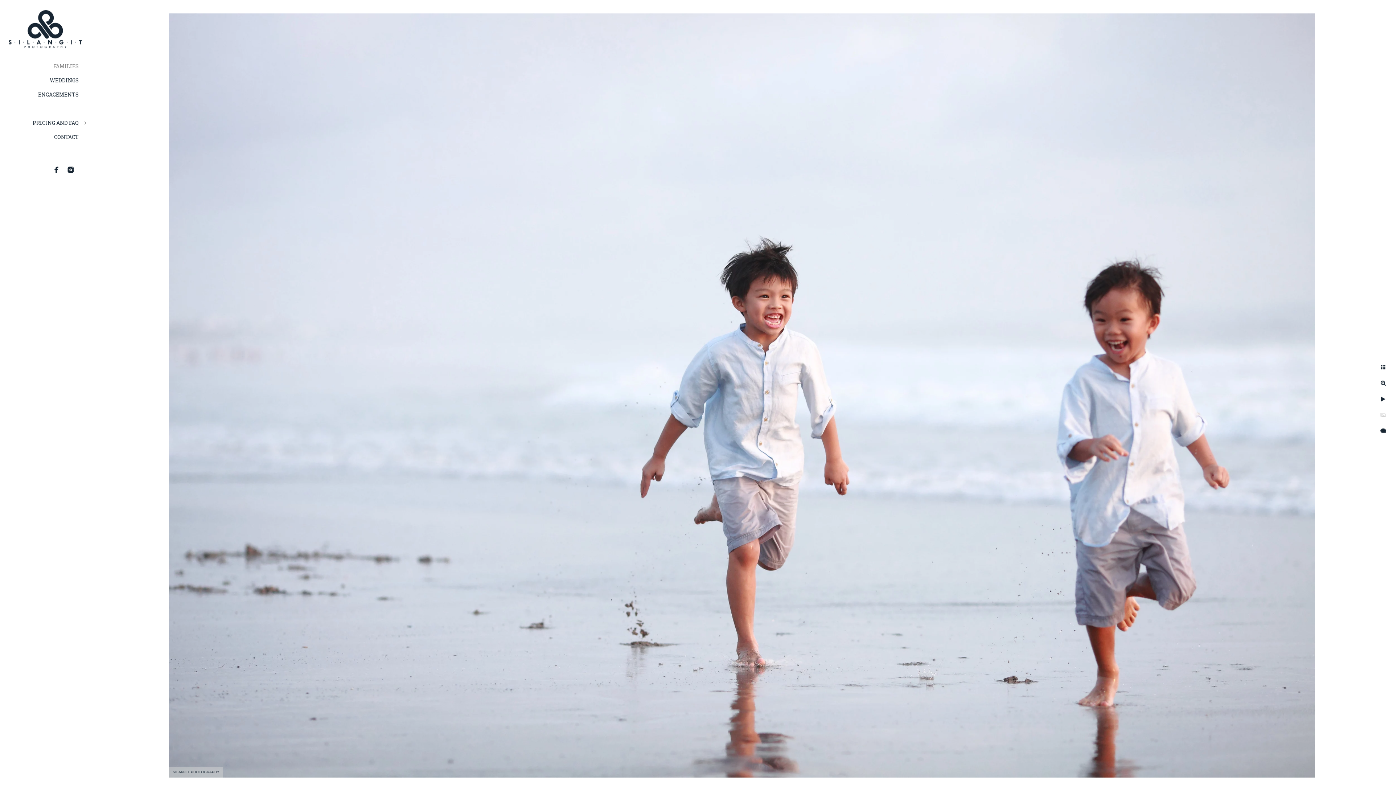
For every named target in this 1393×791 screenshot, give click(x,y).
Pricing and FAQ (56, 122)
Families (66, 66)
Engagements (58, 94)
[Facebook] (56, 170)
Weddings (64, 80)
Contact (66, 137)
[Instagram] (71, 170)
